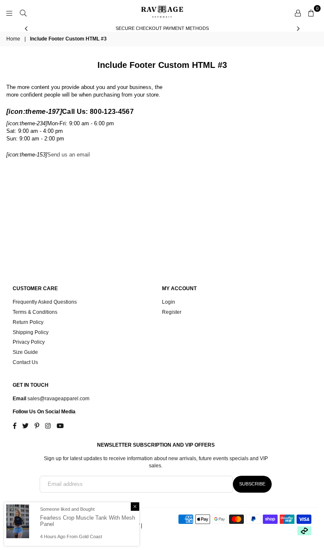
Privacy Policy (29, 342)
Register (171, 312)
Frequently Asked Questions (45, 302)
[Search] (23, 12)
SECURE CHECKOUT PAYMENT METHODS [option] (162, 28)
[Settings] (298, 12)
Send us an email (68, 154)
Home (13, 39)
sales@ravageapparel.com (57, 399)
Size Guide (25, 352)
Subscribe (252, 483)
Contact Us (25, 362)
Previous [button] (26, 28)
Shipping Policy (31, 332)
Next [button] (298, 28)
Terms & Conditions (35, 312)
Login (168, 302)
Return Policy (28, 322)
